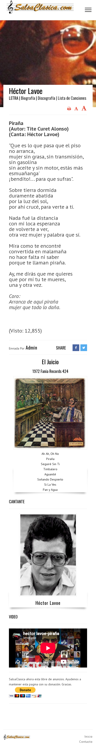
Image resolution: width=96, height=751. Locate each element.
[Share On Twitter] (83, 348)
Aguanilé (50, 474)
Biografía (28, 98)
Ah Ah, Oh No (50, 454)
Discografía (46, 98)
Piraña (50, 459)
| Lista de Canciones (71, 98)
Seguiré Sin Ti (50, 464)
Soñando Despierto (50, 479)
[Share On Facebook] (76, 348)
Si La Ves (50, 485)
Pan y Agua (50, 490)
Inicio (89, 737)
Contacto (86, 742)
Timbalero (50, 469)
